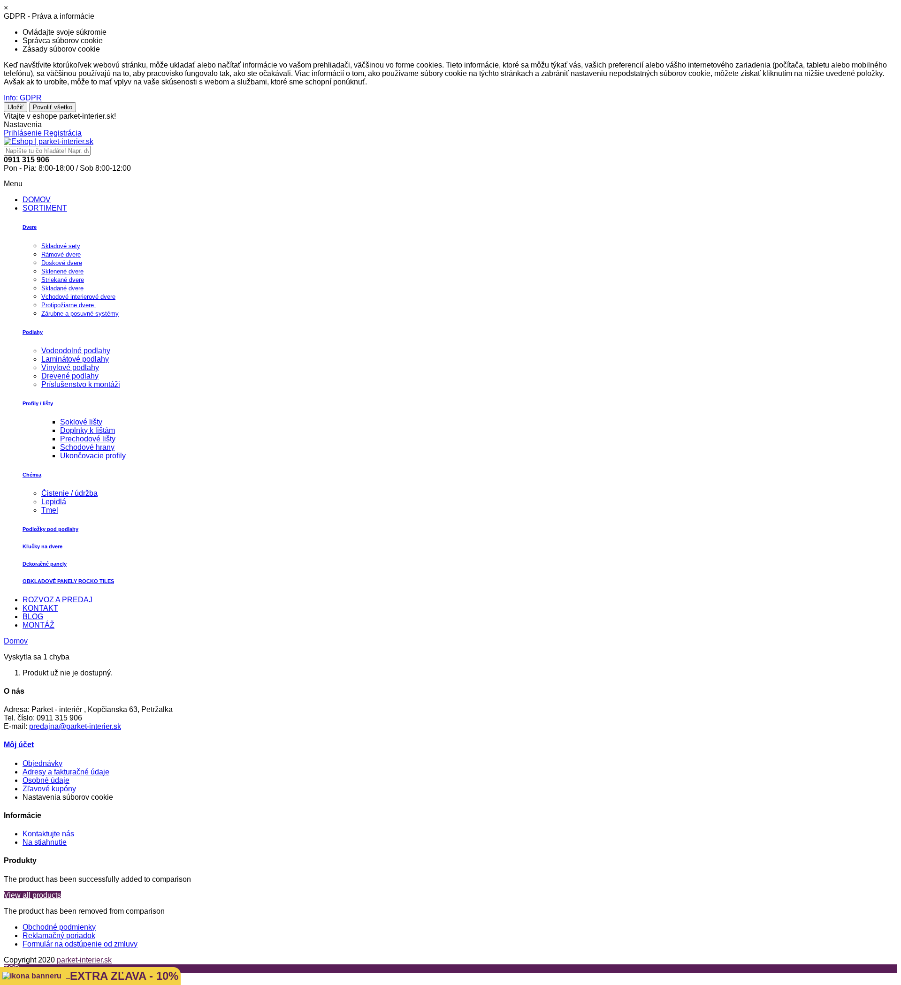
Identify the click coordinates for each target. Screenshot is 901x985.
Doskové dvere (61, 262)
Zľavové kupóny (49, 789)
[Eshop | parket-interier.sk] (48, 141)
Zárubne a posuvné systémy (80, 313)
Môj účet (19, 745)
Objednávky (42, 763)
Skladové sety (60, 246)
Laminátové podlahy (75, 359)
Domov (16, 641)
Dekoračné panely (45, 564)
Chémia (32, 474)
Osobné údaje (46, 780)
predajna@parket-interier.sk (75, 726)
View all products (32, 895)
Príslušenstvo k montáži (80, 384)
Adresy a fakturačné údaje (66, 772)
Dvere (30, 227)
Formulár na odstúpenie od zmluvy (80, 944)
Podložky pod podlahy (50, 529)
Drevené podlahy (70, 376)
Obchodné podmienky (59, 927)
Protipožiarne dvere (68, 305)
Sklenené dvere (62, 271)
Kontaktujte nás (48, 834)
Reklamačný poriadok (59, 936)
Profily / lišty (38, 403)
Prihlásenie (24, 133)
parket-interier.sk (84, 960)
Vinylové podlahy (70, 367)
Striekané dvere (62, 279)
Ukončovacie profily (94, 456)
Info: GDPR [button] (23, 98)
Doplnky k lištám (87, 430)
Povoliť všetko (52, 107)
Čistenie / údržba (69, 493)
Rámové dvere (61, 254)
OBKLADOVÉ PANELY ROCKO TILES (68, 581)
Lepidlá (53, 502)
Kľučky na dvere (42, 546)
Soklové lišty (81, 422)
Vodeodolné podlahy (75, 351)
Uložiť (15, 107)
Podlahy (33, 332)
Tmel (49, 510)
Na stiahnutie (45, 842)
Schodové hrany (87, 447)
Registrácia (63, 133)
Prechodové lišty (87, 439)
